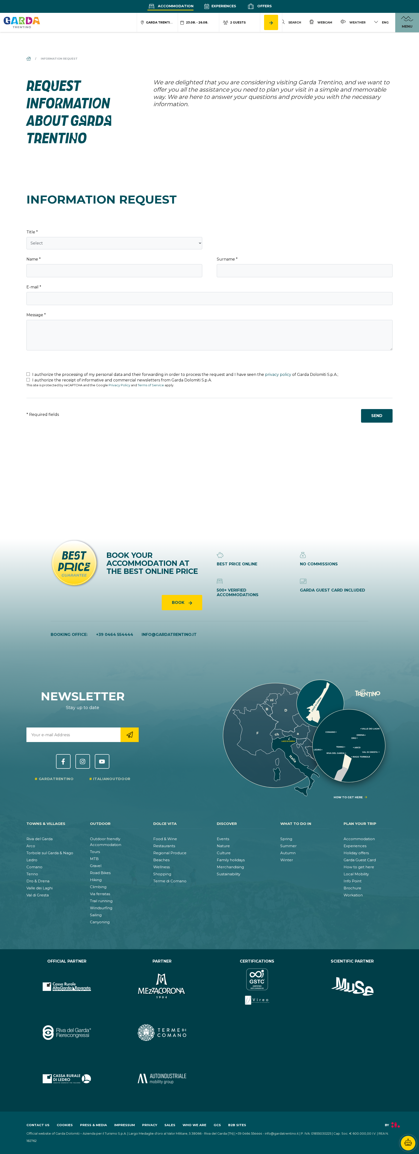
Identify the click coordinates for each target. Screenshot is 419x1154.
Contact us (37, 1125)
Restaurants (164, 846)
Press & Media (93, 1125)
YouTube (102, 761)
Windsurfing (101, 908)
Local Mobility (356, 874)
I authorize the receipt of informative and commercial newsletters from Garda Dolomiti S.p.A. (121, 380)
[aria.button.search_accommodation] (271, 22)
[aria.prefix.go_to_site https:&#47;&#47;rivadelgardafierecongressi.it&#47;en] (66, 1033)
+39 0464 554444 (114, 634)
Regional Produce (169, 853)
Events (223, 839)
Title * (32, 232)
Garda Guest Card (360, 860)
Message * (36, 315)
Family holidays (231, 860)
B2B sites (237, 1125)
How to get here (359, 867)
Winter (286, 860)
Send (376, 415)
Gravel (95, 865)
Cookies (65, 1125)
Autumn (288, 853)
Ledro (31, 860)
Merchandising (230, 867)
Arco (30, 846)
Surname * (227, 259)
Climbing (98, 887)
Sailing (96, 915)
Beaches (161, 860)
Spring (286, 839)
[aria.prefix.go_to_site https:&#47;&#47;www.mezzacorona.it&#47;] (162, 987)
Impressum (124, 1125)
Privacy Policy (119, 385)
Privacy (149, 1125)
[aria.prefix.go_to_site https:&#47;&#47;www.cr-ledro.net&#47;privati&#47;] (66, 1079)
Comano (34, 867)
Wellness (161, 867)
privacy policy (278, 374)
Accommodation (175, 6)
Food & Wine (165, 839)
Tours (95, 851)
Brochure (352, 888)
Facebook (63, 761)
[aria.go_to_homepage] (22, 22)
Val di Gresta (37, 895)
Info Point (353, 881)
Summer (288, 846)
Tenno (32, 874)
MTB (94, 858)
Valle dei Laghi (39, 888)
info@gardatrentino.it (169, 634)
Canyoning (100, 922)
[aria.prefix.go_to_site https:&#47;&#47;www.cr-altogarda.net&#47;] (66, 987)
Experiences (223, 6)
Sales (169, 1125)
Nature (223, 846)
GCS (217, 1125)
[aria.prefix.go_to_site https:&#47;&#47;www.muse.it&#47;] (352, 987)
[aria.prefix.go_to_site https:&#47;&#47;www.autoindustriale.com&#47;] (162, 1079)
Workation (353, 895)
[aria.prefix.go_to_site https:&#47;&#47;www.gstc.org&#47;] (257, 987)
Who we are (194, 1125)
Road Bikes (100, 872)
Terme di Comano (169, 881)
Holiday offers (356, 853)
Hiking (96, 879)
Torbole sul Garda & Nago (49, 853)
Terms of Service (151, 385)
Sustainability (228, 874)
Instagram (82, 761)
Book (179, 602)
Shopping (162, 874)
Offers (264, 6)
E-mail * (33, 287)
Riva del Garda (39, 839)
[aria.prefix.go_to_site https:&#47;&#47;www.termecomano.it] (162, 1033)
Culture (224, 853)
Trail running (101, 901)
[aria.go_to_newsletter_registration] (130, 734)
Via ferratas (100, 894)
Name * (33, 259)
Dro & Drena (37, 881)
